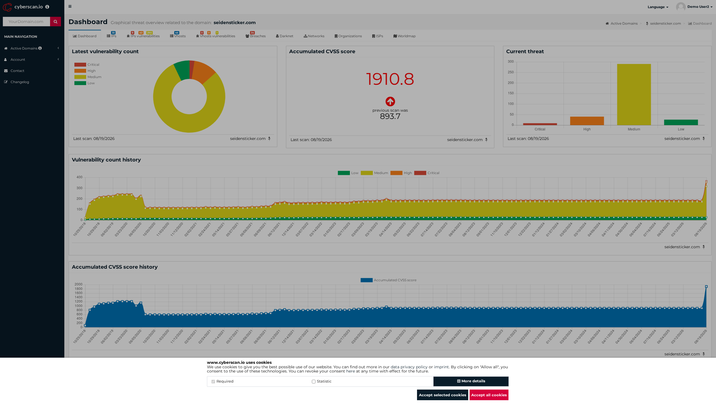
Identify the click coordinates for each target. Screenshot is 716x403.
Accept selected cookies (442, 395)
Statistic (324, 381)
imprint (441, 366)
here (350, 371)
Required (225, 381)
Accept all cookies (489, 395)
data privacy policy (409, 366)
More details (472, 381)
